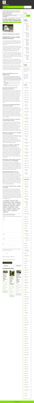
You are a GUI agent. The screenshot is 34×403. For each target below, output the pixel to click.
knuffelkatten (18, 203)
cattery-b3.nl (6, 4)
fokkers (17, 200)
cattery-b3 (9, 22)
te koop (4, 208)
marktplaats (27, 298)
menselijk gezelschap (6, 205)
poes (26, 327)
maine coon (27, 296)
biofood (27, 196)
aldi (26, 189)
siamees (27, 364)
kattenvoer (27, 272)
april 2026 (27, 97)
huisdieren (9, 203)
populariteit (17, 205)
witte (26, 393)
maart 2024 (27, 167)
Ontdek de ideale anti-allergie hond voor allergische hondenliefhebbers (27, 42)
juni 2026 (27, 92)
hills (26, 243)
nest (26, 307)
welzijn (9, 210)
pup (26, 334)
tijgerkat (27, 382)
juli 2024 (27, 158)
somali (27, 373)
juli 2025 (27, 124)
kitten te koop (14, 11)
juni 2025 (27, 126)
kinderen (14, 203)
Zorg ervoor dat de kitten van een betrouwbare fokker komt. (11, 76)
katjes (27, 265)
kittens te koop (5, 13)
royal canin (27, 347)
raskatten (27, 343)
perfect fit (27, 322)
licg (26, 294)
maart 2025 (27, 133)
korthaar (27, 287)
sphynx (27, 375)
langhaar (27, 292)
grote (26, 228)
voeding (18, 208)
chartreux (27, 211)
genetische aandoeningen (6, 202)
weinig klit (4, 210)
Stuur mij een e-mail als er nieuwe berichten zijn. (9, 259)
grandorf (27, 223)
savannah (27, 352)
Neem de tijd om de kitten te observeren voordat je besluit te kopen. (12, 78)
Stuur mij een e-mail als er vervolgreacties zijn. (9, 256)
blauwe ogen (12, 200)
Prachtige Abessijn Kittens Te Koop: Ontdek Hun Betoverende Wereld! (12, 280)
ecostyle (27, 219)
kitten (9, 11)
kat (26, 263)
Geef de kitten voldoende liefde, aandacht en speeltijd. (11, 85)
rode (26, 345)
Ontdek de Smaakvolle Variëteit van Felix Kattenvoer (27, 57)
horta (26, 253)
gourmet (27, 221)
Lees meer (5, 291)
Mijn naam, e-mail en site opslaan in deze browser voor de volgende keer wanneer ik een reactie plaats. (11, 250)
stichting (27, 377)
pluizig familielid (12, 205)
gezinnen (12, 202)
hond (26, 245)
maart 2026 (27, 99)
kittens (18, 11)
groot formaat (5, 203)
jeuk (26, 258)
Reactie (4, 219)
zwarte (27, 395)
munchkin (27, 303)
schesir (27, 357)
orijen (27, 317)
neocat (27, 305)
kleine (27, 285)
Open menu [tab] (6, 7)
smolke (27, 371)
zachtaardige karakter (14, 210)
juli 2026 (27, 90)
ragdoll (10, 13)
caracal (27, 209)
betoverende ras (7, 200)
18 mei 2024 (5, 22)
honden (27, 247)
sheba (27, 362)
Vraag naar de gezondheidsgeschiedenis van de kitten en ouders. (12, 77)
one (26, 315)
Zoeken (25, 12)
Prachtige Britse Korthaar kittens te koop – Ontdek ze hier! (5, 277)
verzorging (14, 208)
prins (26, 332)
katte (26, 267)
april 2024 (27, 165)
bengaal (27, 191)
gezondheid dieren (17, 202)
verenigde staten (9, 208)
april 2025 (27, 131)
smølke (27, 368)
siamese (27, 366)
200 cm (27, 181)
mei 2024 (27, 163)
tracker (27, 384)
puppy (27, 336)
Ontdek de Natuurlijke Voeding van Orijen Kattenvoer (27, 34)
